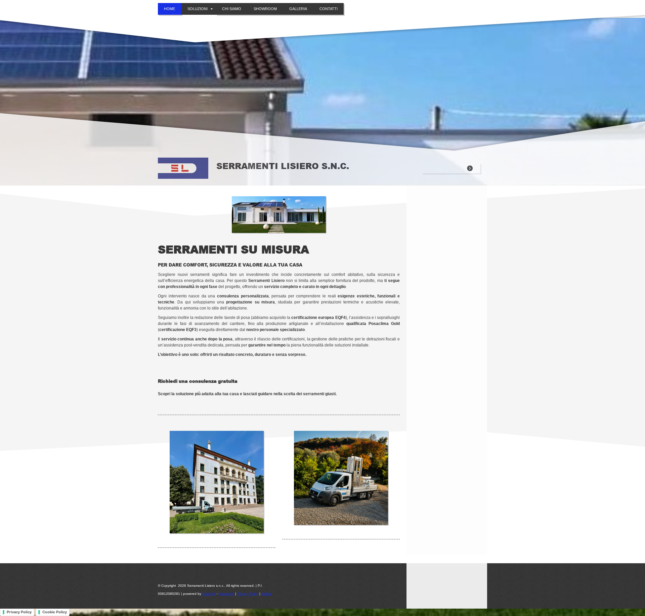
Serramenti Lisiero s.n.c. (282, 166)
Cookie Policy (54, 612)
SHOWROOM (265, 9)
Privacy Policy (247, 594)
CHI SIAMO (231, 9)
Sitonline (209, 594)
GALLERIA (298, 9)
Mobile (266, 594)
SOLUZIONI (197, 9)
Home (169, 9)
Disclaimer (226, 594)
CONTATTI (328, 9)
